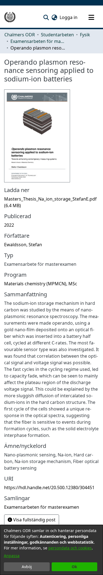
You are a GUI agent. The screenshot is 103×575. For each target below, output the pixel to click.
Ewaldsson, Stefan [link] (23, 245)
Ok (74, 566)
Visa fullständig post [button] (33, 520)
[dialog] (51, 550)
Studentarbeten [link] (57, 35)
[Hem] (10, 17)
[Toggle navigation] (91, 17)
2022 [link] (9, 225)
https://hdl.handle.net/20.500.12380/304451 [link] (49, 487)
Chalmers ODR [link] (19, 35)
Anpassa (12, 555)
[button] (46, 17)
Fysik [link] (85, 35)
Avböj (27, 566)
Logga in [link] (69, 17)
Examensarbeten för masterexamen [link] (37, 41)
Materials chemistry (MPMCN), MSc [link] (40, 284)
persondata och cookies (70, 548)
